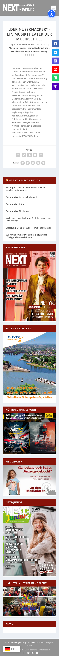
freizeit (23, 48)
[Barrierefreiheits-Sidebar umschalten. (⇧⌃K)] (51, 14)
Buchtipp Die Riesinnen (17, 211)
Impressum (44, 649)
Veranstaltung (40, 51)
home (30, 48)
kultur (46, 48)
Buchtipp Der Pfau (15, 204)
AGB (21, 649)
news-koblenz (17, 51)
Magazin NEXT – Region (25, 180)
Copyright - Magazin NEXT (23, 642)
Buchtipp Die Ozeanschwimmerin (22, 197)
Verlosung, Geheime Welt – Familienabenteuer (28, 227)
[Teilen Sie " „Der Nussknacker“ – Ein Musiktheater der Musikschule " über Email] (35, 155)
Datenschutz (31, 649)
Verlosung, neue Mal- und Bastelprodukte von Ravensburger (28, 219)
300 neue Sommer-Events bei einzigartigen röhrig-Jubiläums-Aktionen (27, 236)
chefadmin (28, 44)
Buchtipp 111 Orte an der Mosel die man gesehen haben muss (26, 188)
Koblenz (38, 48)
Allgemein (13, 48)
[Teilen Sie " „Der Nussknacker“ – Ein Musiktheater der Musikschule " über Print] (41, 155)
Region (28, 51)
